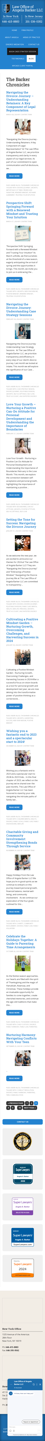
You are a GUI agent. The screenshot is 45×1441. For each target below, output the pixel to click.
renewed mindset (21, 192)
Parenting (33, 1027)
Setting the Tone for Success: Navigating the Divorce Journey (21, 523)
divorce (20, 604)
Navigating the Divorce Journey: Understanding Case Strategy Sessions (21, 309)
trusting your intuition (25, 195)
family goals (18, 821)
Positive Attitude (28, 509)
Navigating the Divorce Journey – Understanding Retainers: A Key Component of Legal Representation (21, 101)
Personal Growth (27, 609)
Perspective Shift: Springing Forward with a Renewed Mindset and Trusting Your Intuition (22, 210)
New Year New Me (31, 291)
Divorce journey (23, 188)
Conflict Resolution (25, 1090)
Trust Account (12, 396)
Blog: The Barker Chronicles (27, 185)
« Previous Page (15, 1103)
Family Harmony (12, 1027)
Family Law (26, 606)
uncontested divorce (28, 396)
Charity (20, 923)
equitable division (27, 391)
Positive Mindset (12, 294)
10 (20, 1108)
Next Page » (30, 1108)
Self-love (30, 394)
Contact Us (22, 1122)
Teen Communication (14, 1095)
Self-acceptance (20, 394)
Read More (14, 176)
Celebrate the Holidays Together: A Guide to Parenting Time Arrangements (21, 941)
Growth (34, 188)
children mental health (26, 819)
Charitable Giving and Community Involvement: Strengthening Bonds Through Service (22, 839)
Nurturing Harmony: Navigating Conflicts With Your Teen (21, 1038)
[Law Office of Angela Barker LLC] (22, 12)
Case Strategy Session (25, 389)
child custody (23, 1024)
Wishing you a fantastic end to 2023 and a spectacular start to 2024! (21, 736)
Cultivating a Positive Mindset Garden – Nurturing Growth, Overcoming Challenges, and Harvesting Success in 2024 (22, 630)
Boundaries (21, 507)
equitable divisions (14, 606)
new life (16, 609)
